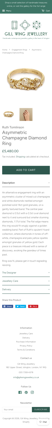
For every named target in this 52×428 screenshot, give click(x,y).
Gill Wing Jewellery (29, 418)
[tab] (26, 183)
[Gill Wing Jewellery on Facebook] (20, 393)
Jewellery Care (26, 333)
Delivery (26, 337)
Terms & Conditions (26, 349)
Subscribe (40, 409)
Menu (8, 11)
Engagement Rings (19, 50)
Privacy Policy (26, 345)
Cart (47, 11)
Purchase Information (26, 341)
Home (4, 50)
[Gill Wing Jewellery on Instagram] (32, 393)
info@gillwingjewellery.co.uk (26, 377)
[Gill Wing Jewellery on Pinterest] (26, 393)
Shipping (20, 156)
